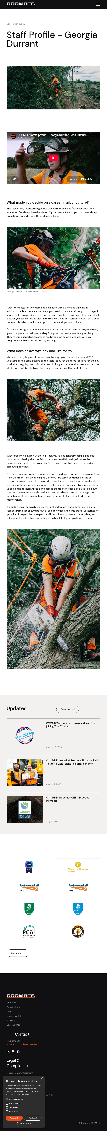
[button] (98, 4)
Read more (25, 1094)
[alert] (24, 1102)
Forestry (11, 1020)
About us (11, 1002)
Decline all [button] (33, 1118)
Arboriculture (13, 1007)
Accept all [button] (14, 1118)
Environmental (14, 1015)
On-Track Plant (14, 1024)
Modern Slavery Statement (20, 1072)
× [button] (42, 1078)
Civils (9, 1011)
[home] (21, 3)
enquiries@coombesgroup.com (22, 1044)
